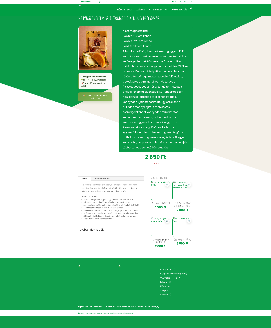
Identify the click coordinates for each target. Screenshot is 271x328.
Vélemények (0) (102, 178)
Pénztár (183, 2)
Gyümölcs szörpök (169, 278)
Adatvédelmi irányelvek (126, 307)
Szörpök (164, 290)
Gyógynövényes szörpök (172, 273)
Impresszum (83, 307)
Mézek (163, 286)
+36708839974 (86, 2)
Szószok (164, 294)
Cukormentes (166, 269)
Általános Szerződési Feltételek (102, 307)
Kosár (190, 2)
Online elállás (179, 10)
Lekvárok (164, 282)
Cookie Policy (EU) (152, 307)
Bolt (129, 10)
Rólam (121, 10)
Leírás (84, 178)
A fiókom (175, 2)
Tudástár (139, 10)
